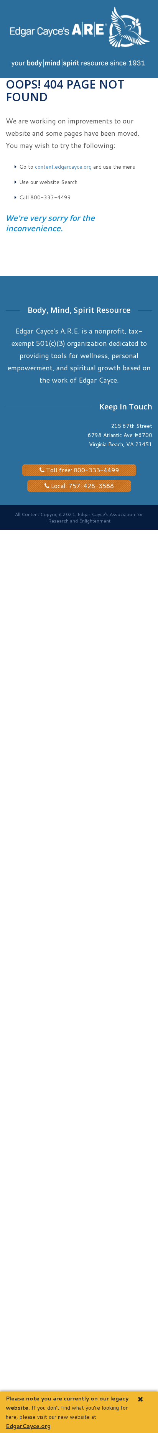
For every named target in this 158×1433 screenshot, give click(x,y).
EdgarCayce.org (28, 1426)
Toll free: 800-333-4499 (81, 469)
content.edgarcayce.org (63, 167)
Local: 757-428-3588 (81, 485)
